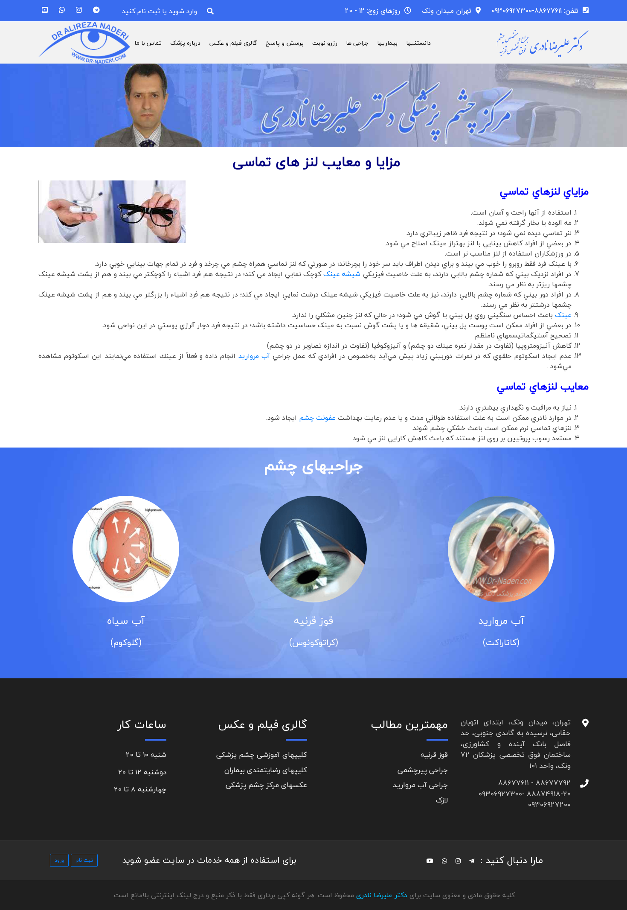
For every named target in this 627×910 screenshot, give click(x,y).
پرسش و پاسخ (285, 43)
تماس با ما (148, 43)
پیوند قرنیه (56, 620)
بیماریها (387, 43)
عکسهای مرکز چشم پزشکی (266, 785)
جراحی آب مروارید (420, 785)
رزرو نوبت (324, 43)
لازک (442, 800)
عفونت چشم (317, 418)
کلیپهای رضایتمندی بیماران (265, 770)
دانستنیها (418, 43)
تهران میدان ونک (446, 11)
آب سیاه (244, 620)
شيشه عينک (341, 274)
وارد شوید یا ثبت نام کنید (159, 11)
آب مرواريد (254, 356)
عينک (563, 315)
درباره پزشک (185, 43)
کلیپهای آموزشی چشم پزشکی (261, 754)
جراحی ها (357, 43)
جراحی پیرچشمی (423, 770)
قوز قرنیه (432, 620)
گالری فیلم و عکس (233, 43)
